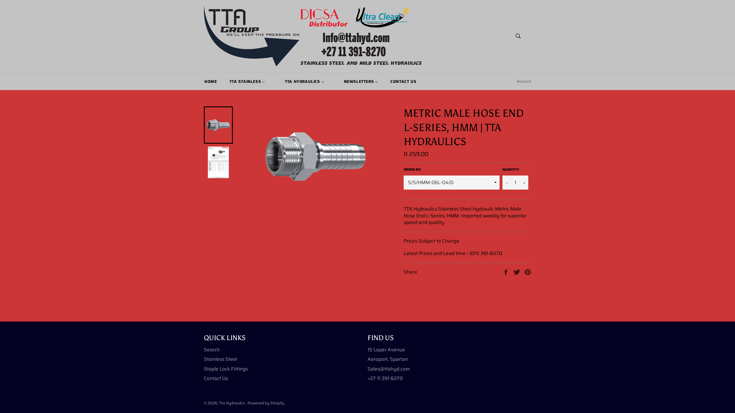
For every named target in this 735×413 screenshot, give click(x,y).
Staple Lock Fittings (226, 369)
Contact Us (216, 378)
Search (212, 349)
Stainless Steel (220, 359)
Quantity (510, 169)
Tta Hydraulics (232, 403)
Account (524, 81)
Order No (412, 169)
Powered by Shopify (265, 403)
